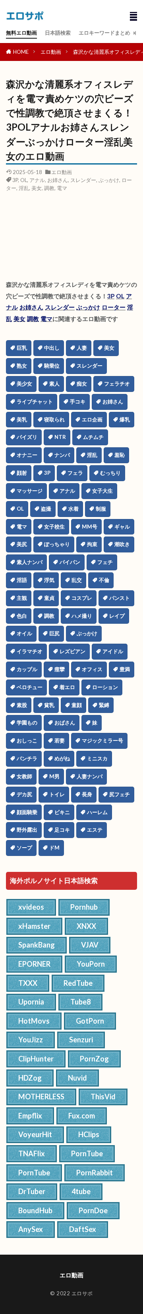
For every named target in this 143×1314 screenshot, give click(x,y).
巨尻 (54, 633)
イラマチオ (30, 651)
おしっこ (27, 740)
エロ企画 (92, 419)
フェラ (75, 473)
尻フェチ (119, 794)
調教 (49, 188)
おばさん (64, 722)
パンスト (119, 598)
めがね (62, 758)
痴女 (82, 383)
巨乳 (22, 348)
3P (15, 180)
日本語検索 (58, 32)
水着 (73, 508)
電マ (62, 188)
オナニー (27, 455)
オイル (24, 633)
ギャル (122, 526)
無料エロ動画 (21, 32)
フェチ (105, 562)
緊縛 (104, 705)
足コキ (62, 829)
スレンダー (83, 180)
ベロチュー (30, 687)
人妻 (82, 348)
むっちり (110, 473)
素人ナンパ (30, 562)
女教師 (24, 776)
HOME (21, 52)
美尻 (22, 544)
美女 (36, 188)
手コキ (77, 401)
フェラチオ (117, 383)
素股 (22, 705)
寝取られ (54, 419)
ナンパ (62, 455)
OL (23, 180)
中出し (52, 348)
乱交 (77, 580)
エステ (94, 829)
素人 (54, 383)
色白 (22, 616)
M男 (54, 776)
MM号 (89, 526)
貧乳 (49, 705)
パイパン (70, 562)
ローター (114, 307)
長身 (87, 794)
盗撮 (46, 508)
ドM (54, 847)
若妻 (59, 740)
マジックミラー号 (102, 740)
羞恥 (119, 455)
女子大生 (102, 491)
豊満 (125, 669)
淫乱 (24, 188)
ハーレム (97, 812)
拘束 (92, 544)
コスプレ (82, 598)
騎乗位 (52, 365)
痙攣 (59, 669)
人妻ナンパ (89, 776)
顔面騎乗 (27, 812)
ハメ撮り (82, 616)
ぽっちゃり (57, 544)
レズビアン (72, 651)
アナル (37, 180)
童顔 (77, 705)
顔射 (22, 473)
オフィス (92, 669)
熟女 (22, 365)
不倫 (104, 580)
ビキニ (62, 812)
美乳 (22, 419)
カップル (27, 669)
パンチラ (27, 758)
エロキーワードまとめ (104, 32)
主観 (22, 598)
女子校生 (54, 526)
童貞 (49, 598)
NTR (60, 437)
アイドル (112, 651)
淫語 (22, 580)
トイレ (57, 794)
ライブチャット (35, 401)
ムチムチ (93, 437)
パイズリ (27, 437)
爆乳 (125, 419)
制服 (101, 508)
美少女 (24, 383)
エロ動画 (51, 52)
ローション (105, 687)
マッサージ (30, 491)
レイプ (117, 616)
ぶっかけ (109, 180)
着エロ (67, 687)
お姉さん (57, 180)
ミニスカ (97, 758)
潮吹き (122, 544)
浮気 (49, 580)
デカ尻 (24, 794)
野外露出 (27, 829)
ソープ (24, 847)
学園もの (27, 722)
